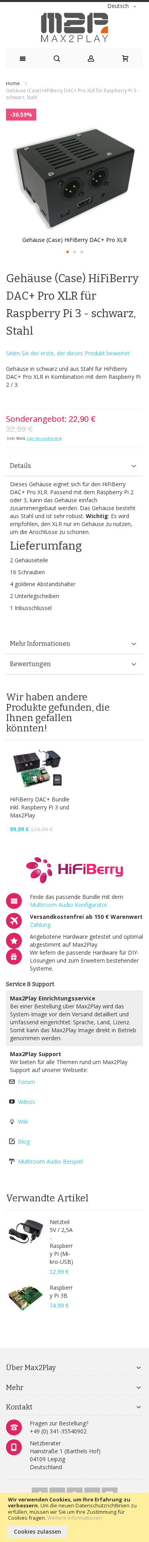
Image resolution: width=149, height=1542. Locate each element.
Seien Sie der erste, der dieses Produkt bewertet (68, 353)
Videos (26, 1101)
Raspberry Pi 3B (61, 1291)
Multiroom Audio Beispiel (50, 1161)
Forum (26, 1082)
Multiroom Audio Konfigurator (68, 904)
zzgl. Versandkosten (43, 438)
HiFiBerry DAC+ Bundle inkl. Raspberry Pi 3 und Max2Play (40, 807)
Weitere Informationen (74, 1517)
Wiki (23, 1121)
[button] (123, 6)
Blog (24, 1141)
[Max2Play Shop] (74, 27)
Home (13, 83)
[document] (74, 1517)
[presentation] (74, 466)
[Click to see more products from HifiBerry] (74, 870)
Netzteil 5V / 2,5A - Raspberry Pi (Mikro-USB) (61, 1241)
